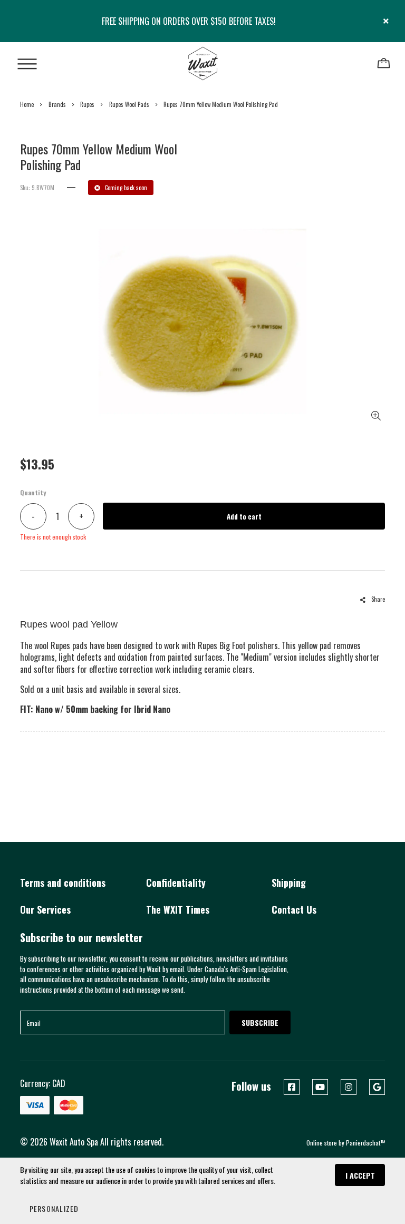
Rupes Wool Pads (129, 104)
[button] (53, 1208)
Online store (321, 1142)
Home (27, 104)
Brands (57, 104)
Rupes (87, 104)
